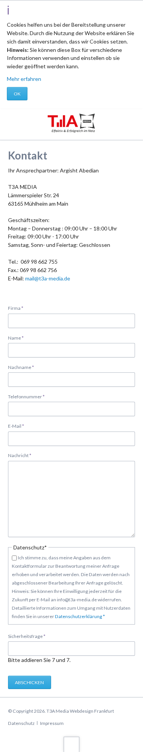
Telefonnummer (26, 396)
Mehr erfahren (24, 79)
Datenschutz (21, 723)
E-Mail (18, 426)
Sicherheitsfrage (26, 636)
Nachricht (19, 455)
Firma (18, 308)
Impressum (52, 723)
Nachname (21, 367)
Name (18, 338)
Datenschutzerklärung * (79, 616)
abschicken (29, 682)
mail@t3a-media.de (47, 278)
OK (17, 94)
